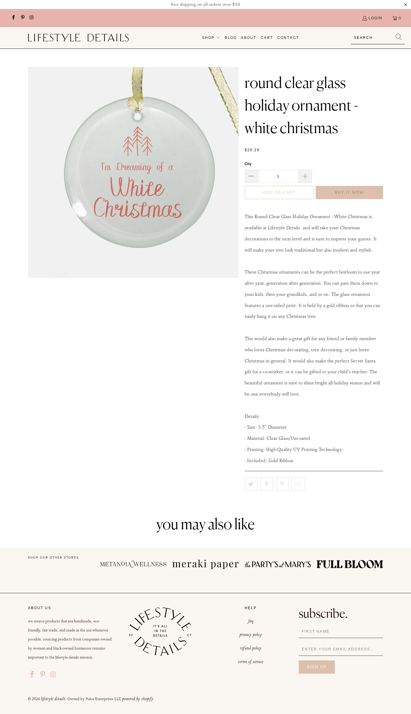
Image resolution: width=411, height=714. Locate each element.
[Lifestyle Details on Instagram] (31, 18)
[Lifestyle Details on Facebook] (13, 18)
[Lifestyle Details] (78, 37)
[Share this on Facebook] (266, 484)
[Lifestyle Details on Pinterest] (22, 18)
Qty (248, 163)
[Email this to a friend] (298, 484)
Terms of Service (250, 661)
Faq (250, 621)
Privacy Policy (250, 634)
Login (375, 18)
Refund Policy (250, 648)
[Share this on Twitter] (251, 484)
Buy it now (349, 192)
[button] (211, 37)
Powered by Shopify (137, 698)
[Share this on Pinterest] (282, 484)
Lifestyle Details (53, 698)
